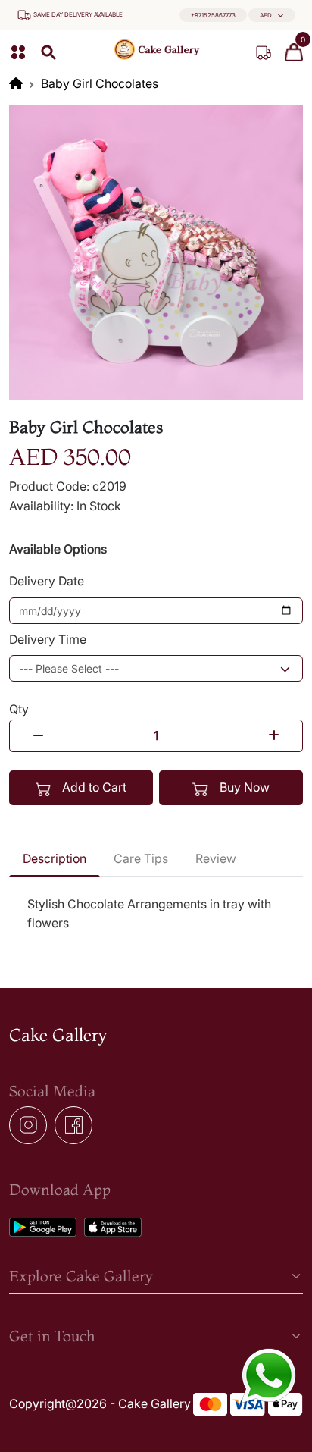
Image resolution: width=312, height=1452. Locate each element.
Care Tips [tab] (141, 858)
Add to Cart (92, 787)
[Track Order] (263, 52)
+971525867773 (213, 15)
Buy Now (243, 787)
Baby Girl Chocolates (99, 83)
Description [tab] (54, 858)
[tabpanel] (156, 914)
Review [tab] (215, 858)
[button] (272, 15)
